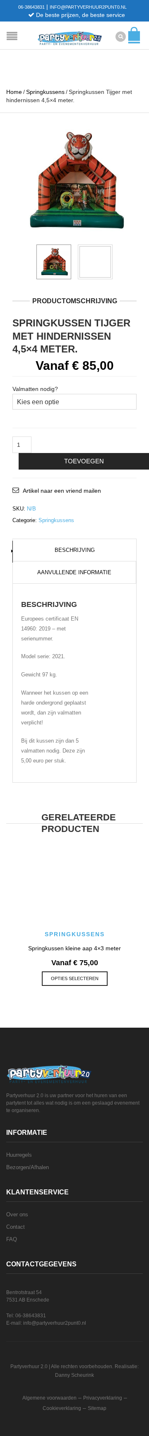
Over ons (17, 1214)
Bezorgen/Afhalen (27, 1167)
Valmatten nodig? (35, 389)
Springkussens (45, 92)
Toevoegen (84, 461)
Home (14, 92)
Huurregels (19, 1155)
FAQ (11, 1239)
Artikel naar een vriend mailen (62, 490)
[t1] (74, 180)
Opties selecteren (75, 978)
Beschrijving (75, 550)
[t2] (95, 262)
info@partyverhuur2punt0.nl (88, 7)
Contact (15, 1227)
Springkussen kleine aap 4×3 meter (74, 948)
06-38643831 (31, 7)
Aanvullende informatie (74, 572)
